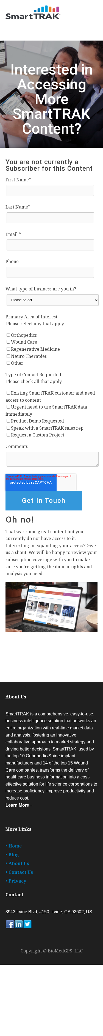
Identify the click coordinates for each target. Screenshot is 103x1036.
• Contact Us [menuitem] (19, 872)
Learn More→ (19, 805)
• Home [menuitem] (13, 846)
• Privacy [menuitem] (15, 881)
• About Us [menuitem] (17, 863)
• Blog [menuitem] (12, 855)
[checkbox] (51, 349)
